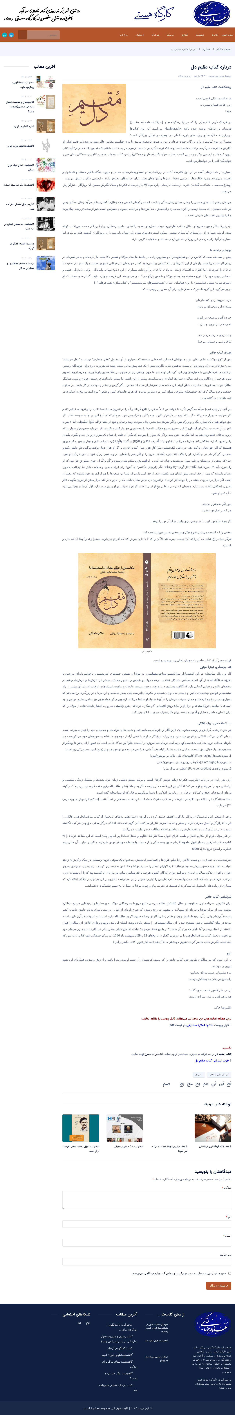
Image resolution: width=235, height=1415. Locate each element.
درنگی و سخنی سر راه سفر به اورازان (156, 1358)
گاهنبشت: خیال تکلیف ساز (156, 1340)
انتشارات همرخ (153, 1053)
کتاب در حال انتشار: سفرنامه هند (20, 207)
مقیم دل (198, 1075)
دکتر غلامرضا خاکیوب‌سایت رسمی (181, 13)
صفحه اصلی (227, 35)
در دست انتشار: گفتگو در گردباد (22, 246)
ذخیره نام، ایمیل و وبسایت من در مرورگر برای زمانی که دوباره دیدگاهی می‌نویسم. (179, 1273)
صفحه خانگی (223, 49)
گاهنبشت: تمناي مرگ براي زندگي (21, 167)
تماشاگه (155, 35)
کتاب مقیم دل (222, 1054)
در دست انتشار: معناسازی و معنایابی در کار (20, 266)
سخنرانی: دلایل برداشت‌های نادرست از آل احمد (81, 1149)
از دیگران (139, 35)
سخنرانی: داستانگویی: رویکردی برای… (23, 85)
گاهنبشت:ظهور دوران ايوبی (20, 146)
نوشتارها (200, 35)
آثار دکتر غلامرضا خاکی (219, 1075)
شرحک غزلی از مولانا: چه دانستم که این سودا (169, 1149)
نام (228, 1217)
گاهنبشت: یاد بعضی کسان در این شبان (19, 226)
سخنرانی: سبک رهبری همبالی (128, 1147)
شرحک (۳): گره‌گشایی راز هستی (215, 1147)
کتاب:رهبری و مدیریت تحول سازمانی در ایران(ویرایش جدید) (20, 106)
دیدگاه (226, 1188)
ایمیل (227, 1236)
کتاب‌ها (215, 35)
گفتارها (184, 35)
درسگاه (170, 35)
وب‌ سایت (225, 1254)
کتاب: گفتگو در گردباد (23, 126)
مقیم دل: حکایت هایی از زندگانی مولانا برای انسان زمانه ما (157, 1328)
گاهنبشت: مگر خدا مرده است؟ (19, 185)
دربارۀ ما (124, 35)
